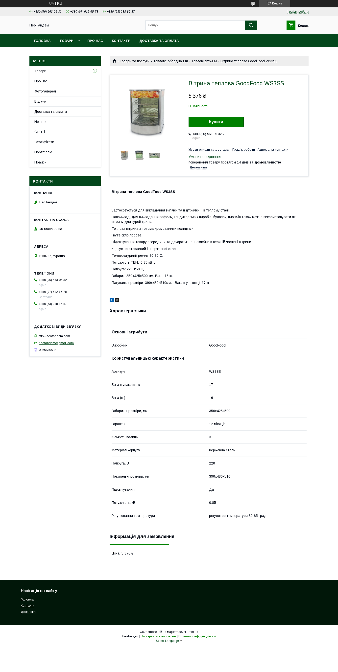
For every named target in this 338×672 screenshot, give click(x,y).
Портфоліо (43, 152)
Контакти (121, 41)
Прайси (40, 162)
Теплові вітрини (204, 61)
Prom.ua (192, 632)
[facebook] (112, 301)
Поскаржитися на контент (158, 636)
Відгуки (40, 101)
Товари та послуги (134, 61)
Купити (216, 122)
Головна (42, 41)
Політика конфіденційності (197, 636)
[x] (117, 301)
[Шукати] (251, 25)
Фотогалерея (45, 91)
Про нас (95, 41)
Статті (39, 132)
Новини (40, 122)
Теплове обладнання (170, 61)
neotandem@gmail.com (56, 343)
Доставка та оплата (159, 41)
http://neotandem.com (54, 336)
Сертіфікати (44, 142)
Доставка (28, 612)
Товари (66, 41)
